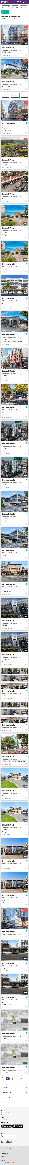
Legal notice (4, 1150)
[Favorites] (18, 2)
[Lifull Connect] (8, 1163)
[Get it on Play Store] (6, 1126)
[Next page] (25, 1078)
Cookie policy (4, 1153)
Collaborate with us (6, 1112)
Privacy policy (4, 1156)
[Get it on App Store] (17, 1126)
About (2, 1114)
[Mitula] (5, 2)
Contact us (4, 1119)
